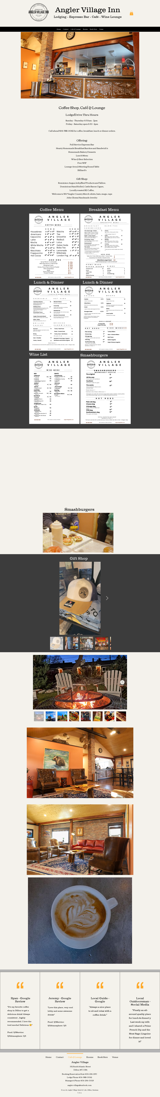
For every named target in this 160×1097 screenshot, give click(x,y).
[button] (131, 13)
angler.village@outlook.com (79, 1085)
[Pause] (45, 549)
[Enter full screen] (110, 549)
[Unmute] (49, 549)
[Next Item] (107, 598)
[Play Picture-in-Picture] (106, 549)
